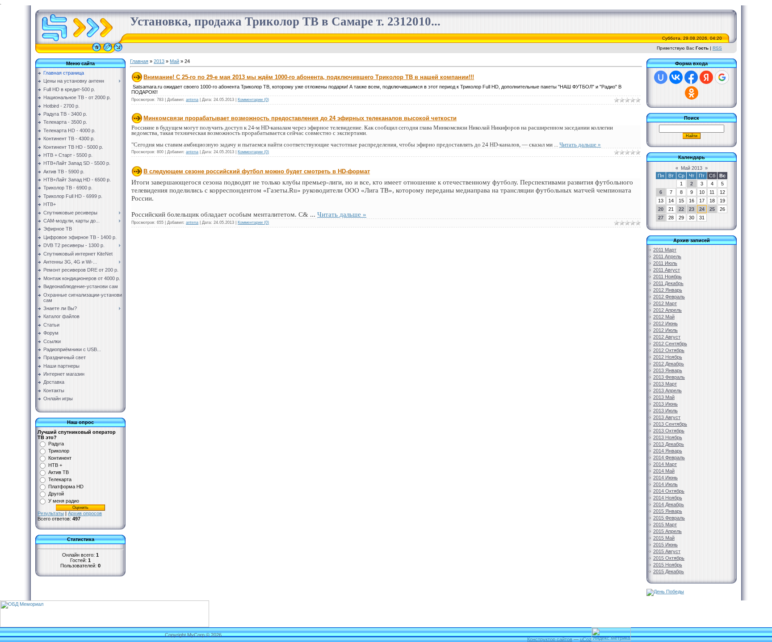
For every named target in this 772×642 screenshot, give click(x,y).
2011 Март (664, 249)
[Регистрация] (107, 51)
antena (192, 99)
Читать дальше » (580, 144)
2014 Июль (665, 484)
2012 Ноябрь (667, 357)
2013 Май (664, 397)
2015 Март (665, 524)
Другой (56, 493)
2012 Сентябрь (670, 343)
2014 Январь (667, 450)
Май (174, 61)
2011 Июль (665, 263)
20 (660, 209)
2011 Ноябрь (667, 276)
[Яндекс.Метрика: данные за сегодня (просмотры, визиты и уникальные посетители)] (611, 634)
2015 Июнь (665, 544)
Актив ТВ (58, 472)
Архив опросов (85, 513)
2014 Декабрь (668, 504)
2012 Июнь (665, 323)
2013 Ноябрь (667, 437)
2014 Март (665, 464)
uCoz (586, 639)
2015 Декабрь (668, 571)
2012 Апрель (667, 310)
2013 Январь (667, 370)
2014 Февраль (669, 457)
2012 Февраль (669, 296)
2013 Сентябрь (670, 424)
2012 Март (665, 303)
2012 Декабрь (668, 363)
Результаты (51, 513)
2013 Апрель (667, 390)
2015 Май (664, 538)
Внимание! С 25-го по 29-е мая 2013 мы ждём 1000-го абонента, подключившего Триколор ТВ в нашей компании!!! (308, 77)
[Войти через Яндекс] (706, 77)
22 (681, 209)
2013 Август (666, 417)
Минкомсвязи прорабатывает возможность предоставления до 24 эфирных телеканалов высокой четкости (300, 118)
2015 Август (666, 551)
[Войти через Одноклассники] (691, 93)
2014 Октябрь (668, 491)
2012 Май (664, 316)
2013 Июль (665, 410)
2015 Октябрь (668, 558)
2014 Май (664, 471)
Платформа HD (66, 486)
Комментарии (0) (253, 99)
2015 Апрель (667, 531)
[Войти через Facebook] (691, 77)
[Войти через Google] (722, 77)
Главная (139, 61)
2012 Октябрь (668, 350)
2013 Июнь (665, 404)
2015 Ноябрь (667, 564)
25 (712, 209)
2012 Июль (665, 330)
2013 (159, 61)
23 (691, 209)
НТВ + (55, 465)
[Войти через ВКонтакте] (676, 77)
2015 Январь (667, 511)
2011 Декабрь (668, 283)
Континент (59, 458)
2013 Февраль (669, 377)
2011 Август (666, 270)
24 (702, 209)
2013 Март (665, 383)
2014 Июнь (665, 477)
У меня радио (63, 501)
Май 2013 (691, 168)
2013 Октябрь (668, 430)
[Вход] (118, 51)
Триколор (58, 450)
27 (660, 217)
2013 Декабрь (668, 444)
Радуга (56, 443)
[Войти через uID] (660, 77)
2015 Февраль (669, 517)
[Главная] (96, 51)
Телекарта (59, 479)
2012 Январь (667, 290)
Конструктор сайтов (549, 639)
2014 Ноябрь (667, 497)
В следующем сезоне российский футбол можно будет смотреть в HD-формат (256, 171)
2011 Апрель (667, 256)
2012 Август (666, 337)
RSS (717, 48)
